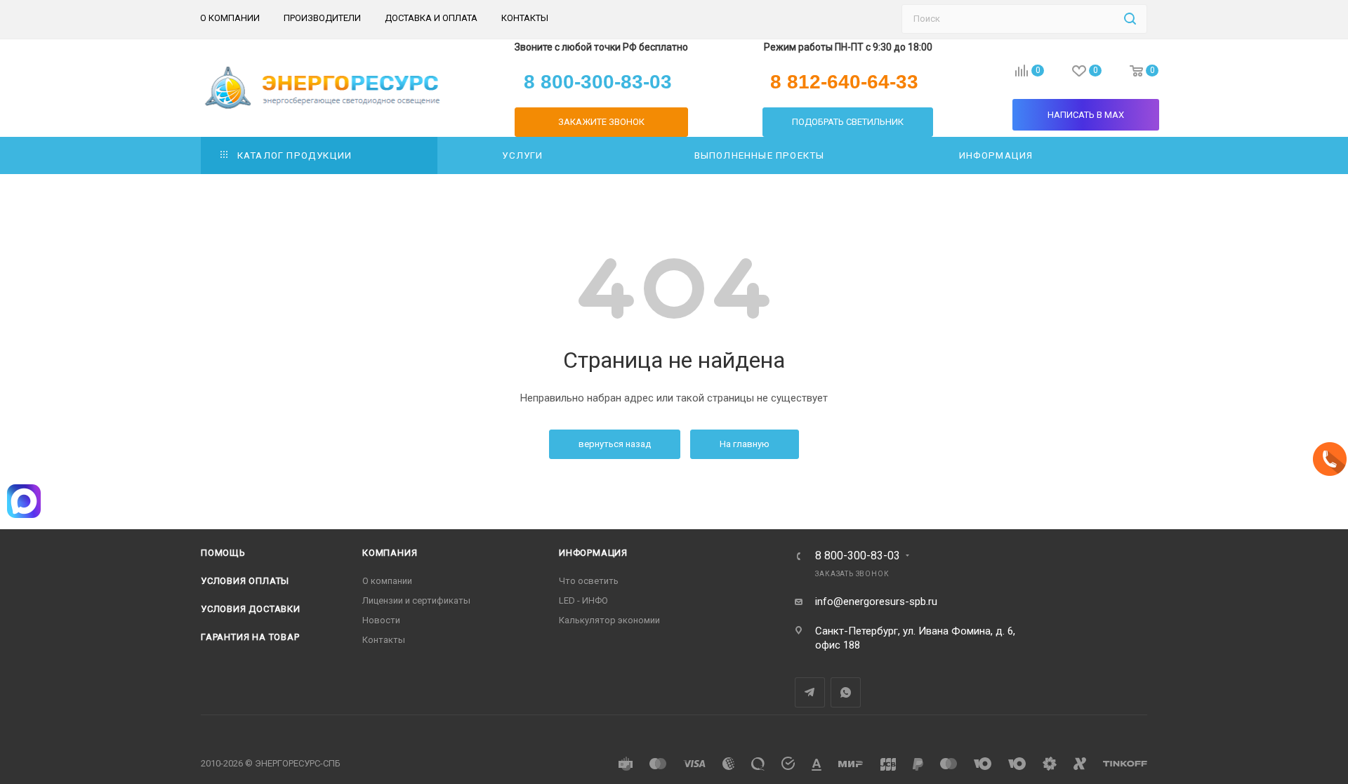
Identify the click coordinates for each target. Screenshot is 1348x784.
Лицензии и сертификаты (416, 600)
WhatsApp (846, 692)
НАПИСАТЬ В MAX (1086, 114)
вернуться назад (615, 444)
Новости (381, 620)
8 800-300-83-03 (857, 556)
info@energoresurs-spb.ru (876, 601)
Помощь (223, 552)
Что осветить (589, 581)
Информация (593, 552)
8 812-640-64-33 (844, 82)
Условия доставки (250, 609)
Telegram (810, 692)
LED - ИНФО (583, 600)
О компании (387, 581)
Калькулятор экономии (609, 620)
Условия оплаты (245, 581)
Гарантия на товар (250, 637)
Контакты (383, 639)
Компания (389, 552)
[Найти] (1130, 19)
